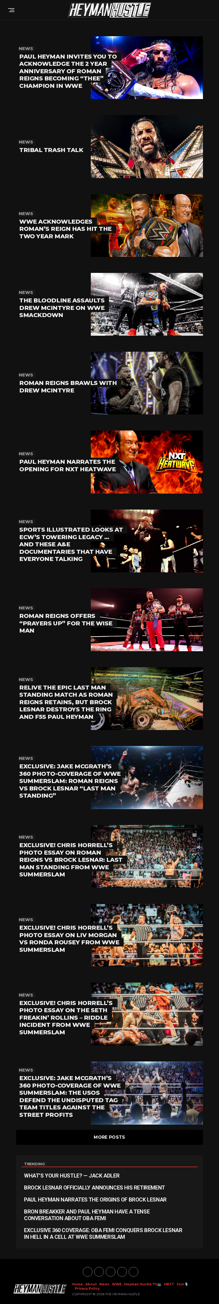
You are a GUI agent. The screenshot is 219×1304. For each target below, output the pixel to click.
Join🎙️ (182, 1284)
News (104, 1284)
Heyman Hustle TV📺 (142, 1284)
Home (77, 1284)
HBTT (169, 1284)
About (91, 1284)
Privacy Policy (87, 1288)
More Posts (109, 1137)
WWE (117, 1284)
